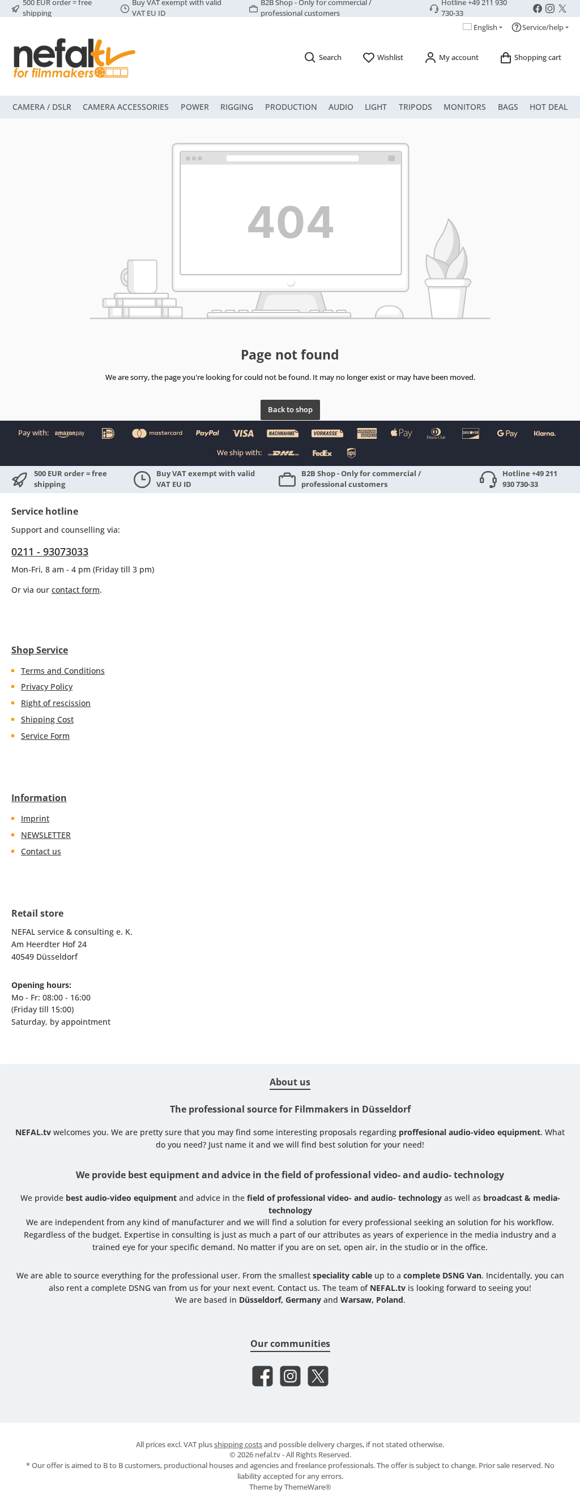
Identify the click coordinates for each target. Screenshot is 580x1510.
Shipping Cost (47, 719)
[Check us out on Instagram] (550, 8)
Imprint (35, 818)
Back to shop (290, 409)
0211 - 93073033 (49, 551)
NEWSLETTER (46, 834)
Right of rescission (56, 703)
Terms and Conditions (63, 670)
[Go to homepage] (73, 57)
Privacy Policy (46, 686)
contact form (76, 589)
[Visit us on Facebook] (537, 8)
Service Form (45, 735)
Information (39, 798)
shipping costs (238, 1444)
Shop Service (39, 650)
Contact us (41, 851)
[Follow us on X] (562, 8)
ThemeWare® (307, 1487)
